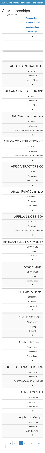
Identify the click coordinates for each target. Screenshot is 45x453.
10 (39, 443)
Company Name (32, 18)
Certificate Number (32, 22)
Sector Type (32, 31)
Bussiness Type (32, 27)
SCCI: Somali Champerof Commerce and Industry (22, 2)
